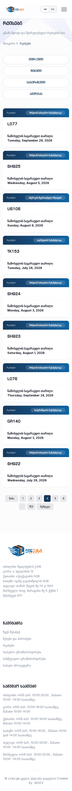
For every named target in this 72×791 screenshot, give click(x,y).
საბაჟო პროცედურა (17, 665)
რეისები (8, 645)
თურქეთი (36, 59)
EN (52, 9)
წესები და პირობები (17, 639)
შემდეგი (45, 506)
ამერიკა (36, 94)
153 (31, 506)
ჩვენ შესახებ (11, 632)
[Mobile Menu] (64, 9)
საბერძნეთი (36, 82)
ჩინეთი (36, 71)
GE (45, 9)
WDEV (38, 783)
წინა (11, 498)
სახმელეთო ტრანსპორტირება (24, 659)
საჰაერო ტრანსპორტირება (22, 652)
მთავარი (9, 43)
